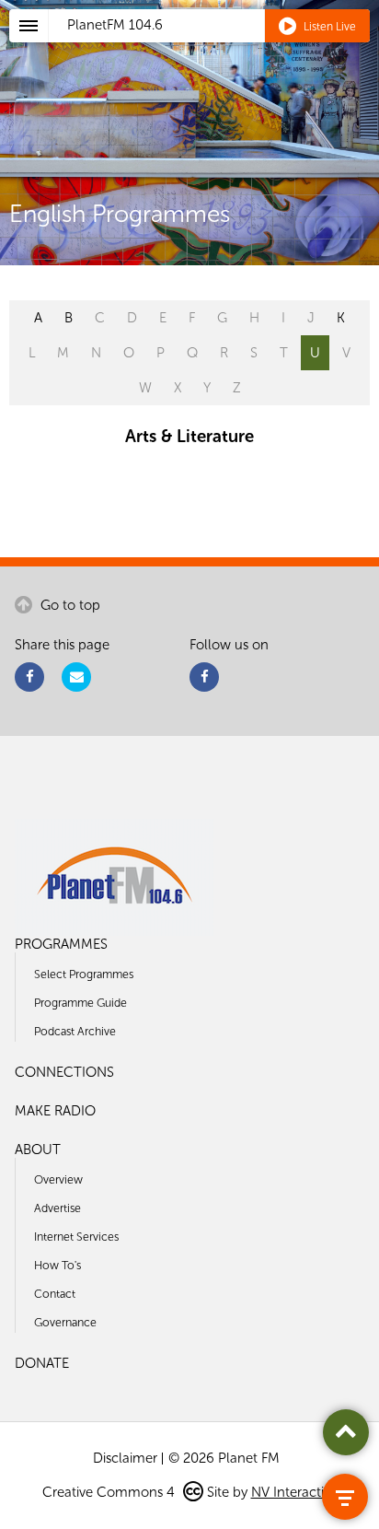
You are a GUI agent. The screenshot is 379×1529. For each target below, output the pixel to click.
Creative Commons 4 (110, 1492)
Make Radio (55, 1111)
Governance (65, 1322)
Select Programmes (83, 974)
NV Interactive (294, 1492)
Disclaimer (125, 1458)
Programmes (61, 944)
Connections (64, 1072)
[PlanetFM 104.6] (214, 47)
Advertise (57, 1208)
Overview (58, 1179)
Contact (54, 1294)
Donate (42, 1363)
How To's (57, 1265)
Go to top (68, 605)
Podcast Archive (75, 1031)
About (38, 1149)
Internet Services (76, 1236)
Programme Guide (80, 1003)
